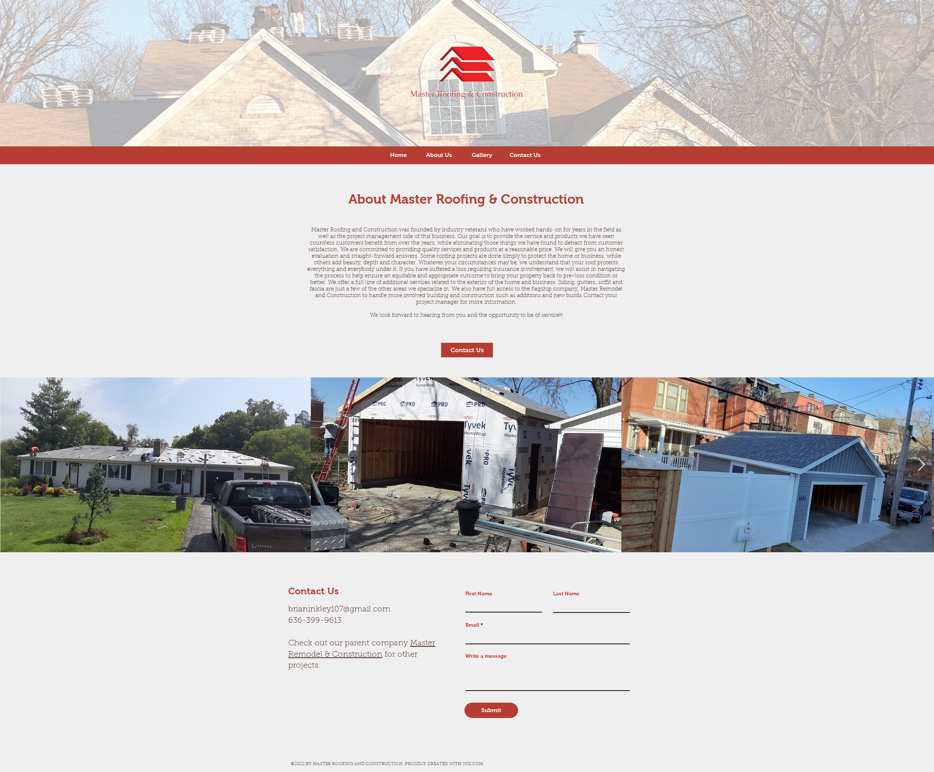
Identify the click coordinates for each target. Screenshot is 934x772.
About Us (439, 155)
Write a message (486, 655)
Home (398, 155)
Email (472, 624)
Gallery (483, 155)
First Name (479, 593)
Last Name (566, 593)
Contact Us (525, 155)
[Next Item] (921, 465)
